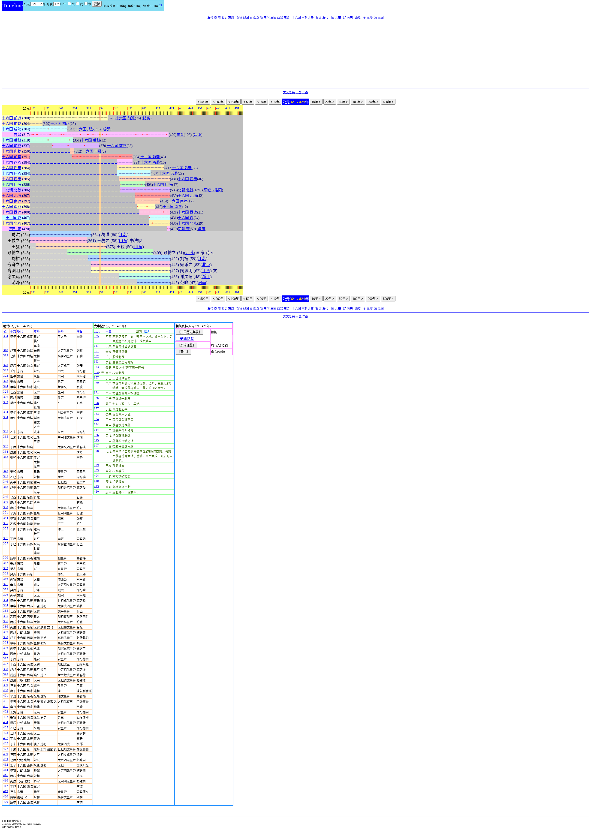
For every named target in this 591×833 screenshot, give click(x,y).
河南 (202, 282)
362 (5, 563)
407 (5, 738)
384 (5, 600)
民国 (381, 17)
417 (5, 786)
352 (96, 356)
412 (5, 764)
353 (96, 361)
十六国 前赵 (11, 124)
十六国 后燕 (11, 173)
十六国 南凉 (11, 201)
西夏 (358, 17)
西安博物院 (185, 339)
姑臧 (146, 118)
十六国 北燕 (11, 223)
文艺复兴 (289, 92)
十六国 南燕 (11, 207)
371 (5, 584)
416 (5, 775)
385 (5, 610)
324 (5, 386)
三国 (273, 17)
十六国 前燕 (11, 146)
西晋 (280, 17)
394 (5, 642)
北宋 (338, 17)
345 (5, 476)
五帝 (210, 17)
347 (96, 345)
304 (5, 336)
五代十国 (328, 17)
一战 (299, 92)
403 (96, 470)
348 (5, 487)
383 (96, 413)
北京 (206, 264)
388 (5, 637)
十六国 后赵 (11, 140)
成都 (106, 129)
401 (5, 695)
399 (5, 685)
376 (5, 594)
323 (5, 381)
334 (5, 412)
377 (96, 408)
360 (5, 557)
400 (5, 690)
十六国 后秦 (11, 168)
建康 (197, 135)
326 (5, 397)
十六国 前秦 (11, 157)
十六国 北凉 (11, 196)
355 (5, 523)
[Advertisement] (295, 53)
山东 (123, 240)
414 (5, 770)
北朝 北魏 (13, 190)
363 (5, 568)
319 (5, 355)
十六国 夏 (13, 218)
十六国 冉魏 (11, 151)
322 (5, 370)
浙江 (206, 276)
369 (96, 383)
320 (5, 365)
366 (5, 578)
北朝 (311, 17)
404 (5, 722)
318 (5, 350)
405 (5, 727)
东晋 (287, 17)
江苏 (123, 234)
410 (96, 481)
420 (5, 796)
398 (5, 669)
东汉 (267, 17)
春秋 (239, 17)
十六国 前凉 (11, 118)
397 (5, 658)
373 (5, 589)
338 (5, 451)
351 (5, 512)
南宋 (350, 17)
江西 (206, 270)
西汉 (256, 17)
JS (161, 6)
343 (5, 457)
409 (5, 754)
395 (96, 440)
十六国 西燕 (11, 162)
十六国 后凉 (11, 184)
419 (5, 791)
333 (5, 402)
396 (5, 648)
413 (96, 486)
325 (5, 391)
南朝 (305, 17)
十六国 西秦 (11, 179)
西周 (224, 17)
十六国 (296, 17)
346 (5, 481)
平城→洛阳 (212, 190)
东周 (231, 17)
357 (5, 538)
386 (5, 621)
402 (5, 711)
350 (5, 502)
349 (5, 496)
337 (5, 446)
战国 (246, 17)
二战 (305, 92)
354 (5, 518)
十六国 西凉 (11, 212)
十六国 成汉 (11, 129)
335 (5, 431)
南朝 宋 (15, 229)
